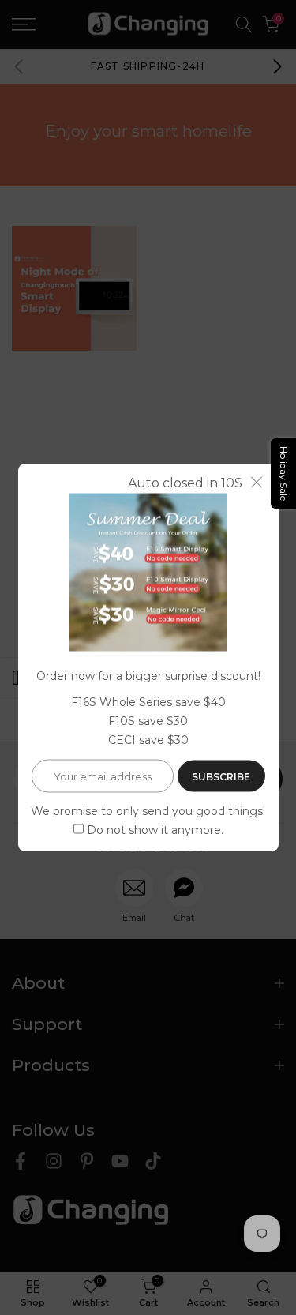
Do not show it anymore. (155, 829)
